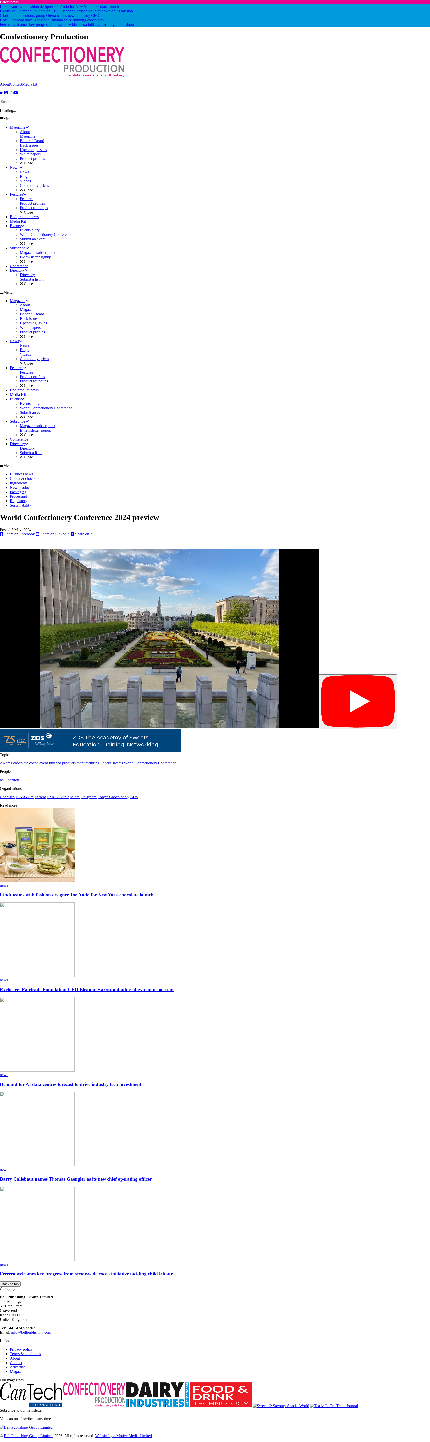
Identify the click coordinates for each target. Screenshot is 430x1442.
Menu (8, 119)
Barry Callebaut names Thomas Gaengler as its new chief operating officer (76, 1179)
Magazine (17, 1371)
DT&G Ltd (25, 797)
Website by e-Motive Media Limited (123, 1436)
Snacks (105, 763)
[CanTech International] (31, 1406)
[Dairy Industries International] (157, 1406)
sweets (117, 763)
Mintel (75, 797)
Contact (16, 84)
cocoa (33, 763)
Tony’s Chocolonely (113, 797)
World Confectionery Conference (150, 763)
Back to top (10, 1284)
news (4, 885)
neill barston (9, 780)
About (5, 84)
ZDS (134, 797)
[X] (6, 93)
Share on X (83, 534)
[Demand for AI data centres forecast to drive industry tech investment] (37, 1070)
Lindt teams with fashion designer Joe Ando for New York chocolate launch (59, 6)
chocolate (20, 763)
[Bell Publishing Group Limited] (26, 1427)
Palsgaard (89, 797)
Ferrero (40, 797)
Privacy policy (21, 1349)
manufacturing (88, 763)
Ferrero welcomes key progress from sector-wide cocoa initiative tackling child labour (67, 24)
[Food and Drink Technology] (221, 1406)
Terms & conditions (25, 1354)
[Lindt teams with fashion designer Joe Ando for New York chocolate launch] (37, 881)
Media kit (29, 84)
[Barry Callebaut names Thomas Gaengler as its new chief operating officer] (37, 1165)
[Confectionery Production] (94, 1406)
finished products (62, 763)
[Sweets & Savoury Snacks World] (281, 1406)
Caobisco (7, 797)
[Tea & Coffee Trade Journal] (334, 1406)
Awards (6, 763)
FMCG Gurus (58, 797)
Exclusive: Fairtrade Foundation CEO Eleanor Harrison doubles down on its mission (66, 11)
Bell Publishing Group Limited (28, 1436)
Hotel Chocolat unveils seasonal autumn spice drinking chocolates (52, 20)
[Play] (358, 701)
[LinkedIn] (1, 93)
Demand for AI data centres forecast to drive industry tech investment (70, 1084)
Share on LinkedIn (54, 534)
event (43, 763)
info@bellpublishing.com (31, 1332)
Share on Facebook (19, 534)
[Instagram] (10, 93)
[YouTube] (15, 93)
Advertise (17, 1367)
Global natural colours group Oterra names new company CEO (49, 15)
